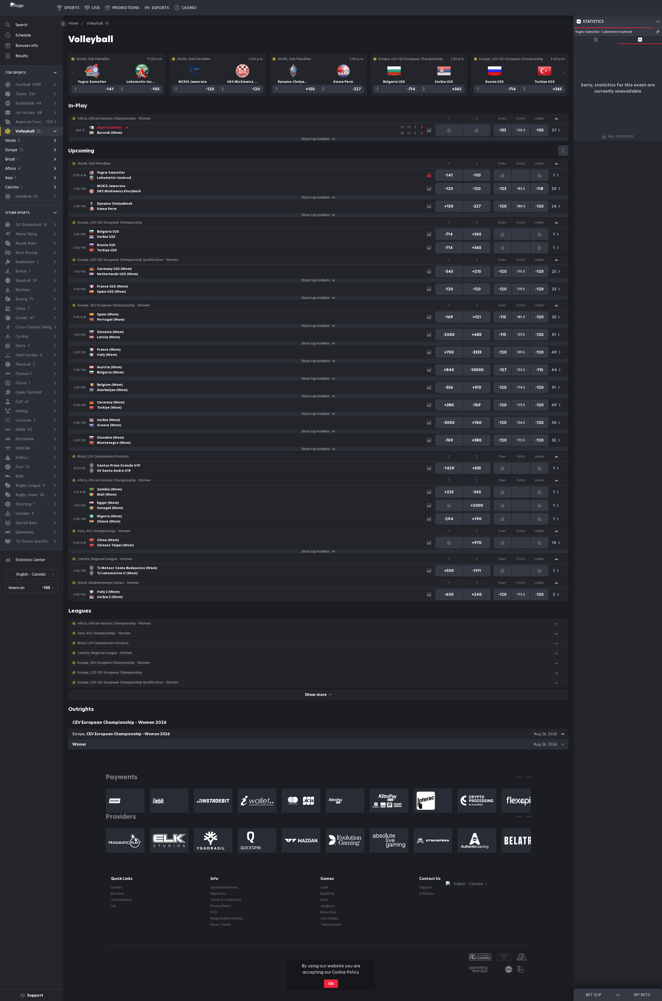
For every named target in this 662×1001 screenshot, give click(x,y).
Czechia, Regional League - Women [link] (105, 559)
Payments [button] (218, 894)
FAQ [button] (213, 912)
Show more (315, 694)
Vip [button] (113, 906)
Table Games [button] (330, 925)
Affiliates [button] (426, 894)
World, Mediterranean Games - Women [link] (108, 583)
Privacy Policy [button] (220, 906)
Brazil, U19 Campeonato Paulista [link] (103, 456)
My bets (642, 994)
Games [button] (116, 887)
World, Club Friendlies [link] (94, 163)
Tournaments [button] (121, 900)
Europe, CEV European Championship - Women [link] (114, 305)
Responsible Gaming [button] (226, 918)
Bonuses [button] (117, 894)
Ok (331, 983)
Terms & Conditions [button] (225, 900)
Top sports (15, 72)
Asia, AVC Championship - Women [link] (104, 531)
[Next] (563, 73)
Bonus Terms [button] (220, 925)
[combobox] (31, 574)
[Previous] (73, 73)
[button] (185, 7)
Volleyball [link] (94, 23)
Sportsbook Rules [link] (224, 887)
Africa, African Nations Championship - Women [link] (114, 118)
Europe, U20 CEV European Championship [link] (110, 222)
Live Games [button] (329, 918)
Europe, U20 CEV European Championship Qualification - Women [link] (128, 260)
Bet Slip (593, 994)
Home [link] (73, 23)
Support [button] (425, 887)
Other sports (17, 212)
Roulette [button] (327, 894)
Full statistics (621, 136)
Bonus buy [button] (328, 912)
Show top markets (316, 139)
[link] (28, 8)
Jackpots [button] (327, 906)
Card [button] (324, 887)
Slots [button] (324, 900)
